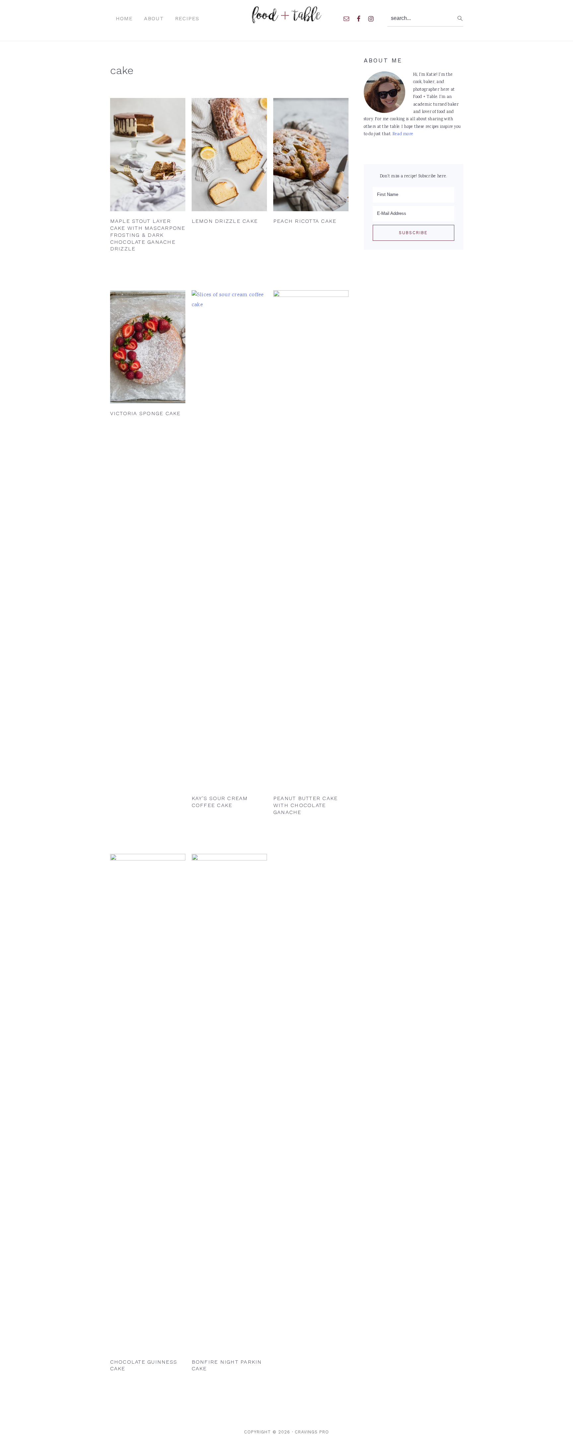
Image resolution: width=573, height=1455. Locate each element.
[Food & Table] (286, 20)
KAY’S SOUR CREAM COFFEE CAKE (220, 801)
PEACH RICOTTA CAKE (305, 221)
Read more (403, 134)
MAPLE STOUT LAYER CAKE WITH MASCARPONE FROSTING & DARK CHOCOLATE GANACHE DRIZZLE (147, 235)
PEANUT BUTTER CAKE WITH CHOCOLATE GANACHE (305, 805)
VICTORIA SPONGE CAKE (145, 413)
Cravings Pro (312, 1431)
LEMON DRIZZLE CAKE (225, 221)
